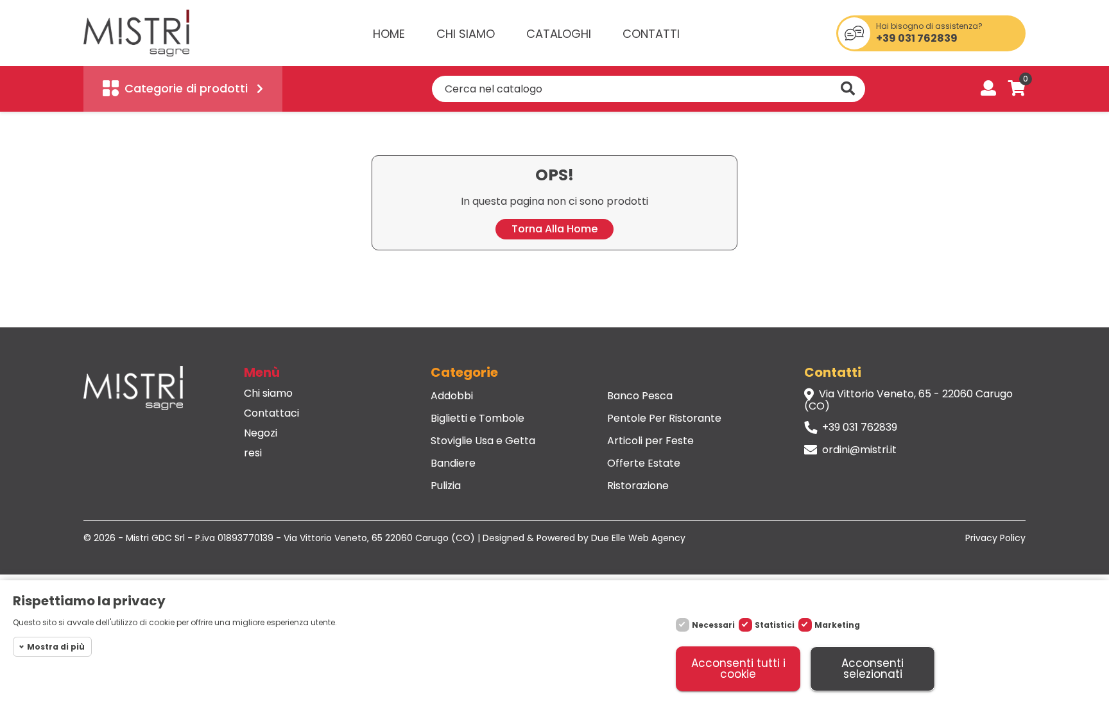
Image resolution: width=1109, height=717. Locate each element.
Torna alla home (554, 228)
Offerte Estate (643, 463)
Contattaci (271, 413)
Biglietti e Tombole (477, 418)
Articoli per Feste (650, 441)
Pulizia (446, 486)
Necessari (713, 624)
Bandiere (453, 463)
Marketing (837, 624)
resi (253, 453)
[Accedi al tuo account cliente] (988, 89)
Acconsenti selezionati (872, 668)
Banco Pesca (640, 396)
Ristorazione (638, 486)
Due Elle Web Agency (638, 537)
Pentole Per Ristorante (664, 418)
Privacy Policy (995, 537)
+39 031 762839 (917, 38)
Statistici (775, 624)
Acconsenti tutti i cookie (738, 668)
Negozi (260, 433)
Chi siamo (268, 393)
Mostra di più (56, 646)
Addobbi (452, 396)
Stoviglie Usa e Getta (483, 441)
